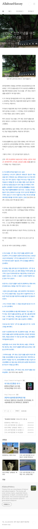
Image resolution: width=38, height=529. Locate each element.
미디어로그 (19, 11)
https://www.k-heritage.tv (13, 380)
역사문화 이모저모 (10, 419)
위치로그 (31, 11)
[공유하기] (8, 411)
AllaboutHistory (12, 4)
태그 (9, 11)
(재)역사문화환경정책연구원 (14, 397)
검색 (29, 3)
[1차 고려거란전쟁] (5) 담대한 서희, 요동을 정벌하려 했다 (14, 431)
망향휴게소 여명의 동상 (11, 423)
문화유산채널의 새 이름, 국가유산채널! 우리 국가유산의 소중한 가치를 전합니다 (13, 387)
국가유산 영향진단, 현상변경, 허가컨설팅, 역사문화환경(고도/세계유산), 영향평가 (18, 401)
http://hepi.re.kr (9, 394)
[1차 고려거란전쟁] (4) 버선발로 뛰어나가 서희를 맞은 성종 (14, 433)
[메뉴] (34, 3)
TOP (34, 522)
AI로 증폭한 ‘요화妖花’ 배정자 (13, 427)
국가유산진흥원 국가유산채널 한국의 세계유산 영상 (13, 383)
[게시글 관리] (10, 411)
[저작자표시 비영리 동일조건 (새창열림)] (23, 411)
